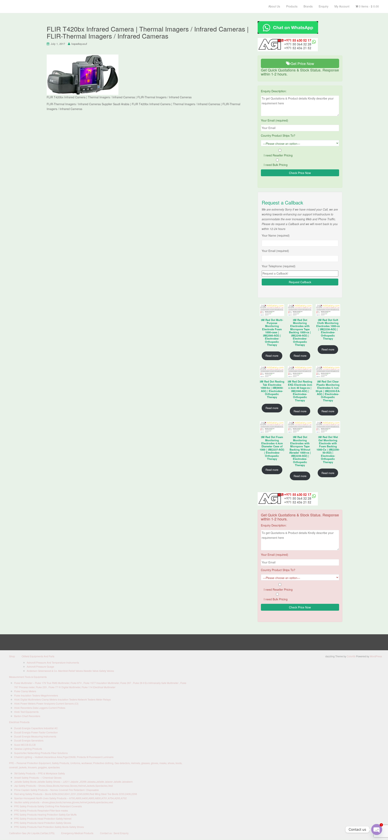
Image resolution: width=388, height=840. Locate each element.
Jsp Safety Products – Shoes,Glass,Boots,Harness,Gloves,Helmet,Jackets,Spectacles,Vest (63, 785)
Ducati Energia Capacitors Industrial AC (36, 728)
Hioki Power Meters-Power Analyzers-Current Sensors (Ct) (46, 703)
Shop (12, 656)
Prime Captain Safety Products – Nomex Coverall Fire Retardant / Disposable (56, 790)
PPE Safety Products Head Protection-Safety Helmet (42, 818)
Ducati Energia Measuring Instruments (35, 736)
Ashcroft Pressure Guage (40, 666)
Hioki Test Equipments (26, 711)
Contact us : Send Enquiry (114, 833)
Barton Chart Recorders (27, 716)
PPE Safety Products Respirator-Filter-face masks (41, 810)
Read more (272, 356)
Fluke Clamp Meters (25, 691)
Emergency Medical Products (77, 833)
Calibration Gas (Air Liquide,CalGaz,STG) (32, 833)
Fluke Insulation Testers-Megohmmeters (36, 695)
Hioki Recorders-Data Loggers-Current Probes (39, 707)
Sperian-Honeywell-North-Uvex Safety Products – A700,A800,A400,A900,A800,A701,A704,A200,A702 (70, 798)
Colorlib (351, 656)
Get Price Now (302, 63)
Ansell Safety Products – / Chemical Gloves (37, 777)
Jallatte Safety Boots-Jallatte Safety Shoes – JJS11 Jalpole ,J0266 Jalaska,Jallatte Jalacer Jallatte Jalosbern (73, 781)
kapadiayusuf (79, 44)
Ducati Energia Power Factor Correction (36, 732)
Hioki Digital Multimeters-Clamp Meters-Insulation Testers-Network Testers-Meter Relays (62, 699)
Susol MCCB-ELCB (25, 744)
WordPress (376, 656)
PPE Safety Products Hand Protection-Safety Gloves (42, 822)
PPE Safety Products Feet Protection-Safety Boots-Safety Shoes (49, 826)
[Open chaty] (376, 829)
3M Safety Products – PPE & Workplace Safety (39, 773)
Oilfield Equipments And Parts (38, 656)
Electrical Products (19, 722)
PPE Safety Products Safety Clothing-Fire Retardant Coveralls (48, 806)
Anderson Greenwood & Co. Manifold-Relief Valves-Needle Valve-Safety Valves (70, 670)
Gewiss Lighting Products (28, 748)
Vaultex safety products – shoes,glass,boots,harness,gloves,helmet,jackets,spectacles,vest (63, 802)
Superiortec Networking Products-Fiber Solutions (41, 753)
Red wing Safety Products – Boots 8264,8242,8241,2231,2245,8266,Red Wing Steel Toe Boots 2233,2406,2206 (75, 794)
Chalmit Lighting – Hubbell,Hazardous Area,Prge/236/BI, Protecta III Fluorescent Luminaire (64, 757)
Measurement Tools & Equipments (28, 677)
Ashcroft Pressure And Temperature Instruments (53, 662)
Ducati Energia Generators (28, 740)
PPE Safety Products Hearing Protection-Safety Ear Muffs (45, 814)
